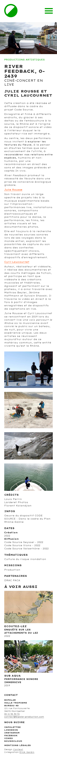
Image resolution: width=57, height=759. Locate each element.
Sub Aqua (12, 675)
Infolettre (12, 727)
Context (18, 749)
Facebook (10, 735)
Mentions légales (17, 745)
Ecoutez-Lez (15, 626)
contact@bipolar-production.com (24, 717)
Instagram (12, 733)
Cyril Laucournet (16, 262)
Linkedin (11, 730)
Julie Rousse (13, 189)
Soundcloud (13, 741)
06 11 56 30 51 (12, 714)
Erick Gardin (26, 752)
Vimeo (8, 738)
